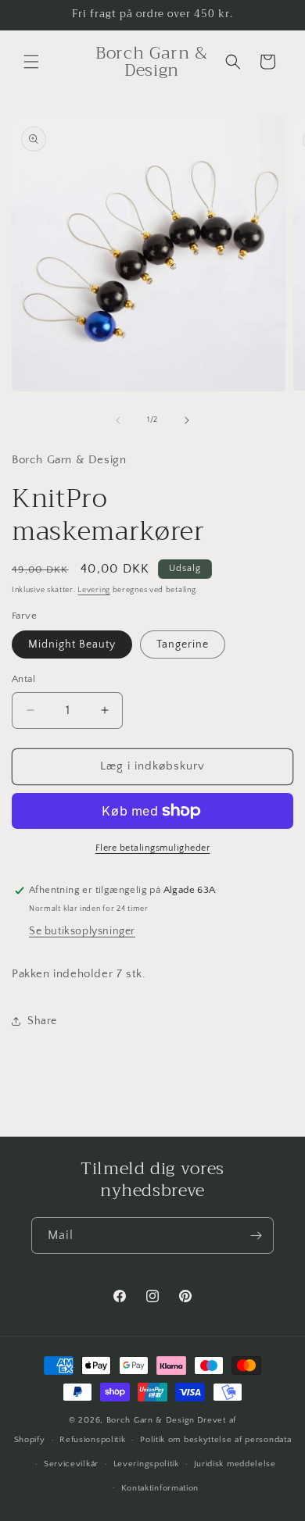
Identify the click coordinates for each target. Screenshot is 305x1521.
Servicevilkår (71, 1464)
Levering (93, 590)
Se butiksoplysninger (82, 931)
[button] (31, 62)
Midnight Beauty (72, 644)
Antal (23, 678)
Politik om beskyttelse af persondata (215, 1439)
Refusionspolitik (92, 1439)
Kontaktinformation (160, 1488)
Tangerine (182, 644)
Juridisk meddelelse (235, 1464)
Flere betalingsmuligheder (152, 848)
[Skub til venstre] (118, 420)
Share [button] (42, 1021)
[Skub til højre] (187, 420)
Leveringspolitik (146, 1464)
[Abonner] (256, 1235)
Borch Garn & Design (150, 1420)
